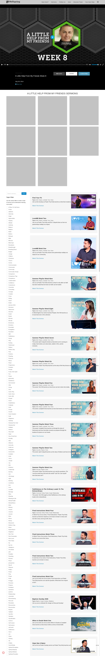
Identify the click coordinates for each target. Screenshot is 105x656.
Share (71, 73)
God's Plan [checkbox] (11, 391)
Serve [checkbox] (10, 631)
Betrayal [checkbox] (11, 236)
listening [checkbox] (11, 480)
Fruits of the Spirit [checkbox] (13, 371)
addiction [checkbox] (11, 211)
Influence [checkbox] (11, 443)
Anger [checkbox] (10, 216)
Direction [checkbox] (11, 311)
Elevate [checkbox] (10, 320)
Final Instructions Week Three (43, 534)
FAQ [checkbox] (10, 340)
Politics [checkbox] (10, 569)
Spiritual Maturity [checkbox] (13, 649)
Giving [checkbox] (10, 387)
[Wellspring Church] (13, 2)
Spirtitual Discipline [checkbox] (13, 654)
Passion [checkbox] (11, 558)
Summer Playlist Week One (42, 467)
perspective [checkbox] (11, 563)
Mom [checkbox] (10, 516)
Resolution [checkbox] (11, 603)
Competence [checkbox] (12, 278)
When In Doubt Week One (41, 620)
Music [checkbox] (10, 527)
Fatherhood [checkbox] (11, 345)
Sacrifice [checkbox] (11, 614)
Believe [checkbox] (10, 234)
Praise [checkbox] (10, 571)
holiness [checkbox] (11, 429)
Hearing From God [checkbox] (13, 423)
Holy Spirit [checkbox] (11, 431)
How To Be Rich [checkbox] (13, 436)
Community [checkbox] (11, 269)
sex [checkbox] (9, 634)
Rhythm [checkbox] (11, 609)
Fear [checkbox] (10, 351)
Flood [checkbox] (10, 362)
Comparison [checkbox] (12, 274)
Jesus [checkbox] (10, 458)
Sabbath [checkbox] (11, 611)
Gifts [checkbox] (10, 385)
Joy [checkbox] (9, 463)
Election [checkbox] (11, 318)
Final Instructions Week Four (43, 510)
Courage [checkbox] (11, 291)
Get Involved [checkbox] (12, 382)
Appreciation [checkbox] (12, 218)
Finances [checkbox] (11, 358)
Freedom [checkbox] (11, 367)
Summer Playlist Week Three (42, 424)
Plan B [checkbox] (10, 565)
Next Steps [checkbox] (11, 540)
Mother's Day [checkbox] (12, 525)
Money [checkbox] (10, 520)
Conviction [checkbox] (11, 287)
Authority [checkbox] (11, 225)
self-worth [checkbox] (11, 627)
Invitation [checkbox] (11, 454)
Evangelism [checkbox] (11, 329)
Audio (60, 73)
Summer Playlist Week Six (42, 361)
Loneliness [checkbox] (11, 483)
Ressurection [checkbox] (12, 605)
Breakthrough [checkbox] (12, 247)
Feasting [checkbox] (11, 356)
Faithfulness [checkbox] (12, 336)
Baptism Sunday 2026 (40, 599)
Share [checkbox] (10, 636)
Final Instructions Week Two (42, 556)
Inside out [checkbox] (11, 447)
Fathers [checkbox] (10, 347)
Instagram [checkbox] (11, 449)
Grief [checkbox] (10, 407)
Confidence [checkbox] (11, 282)
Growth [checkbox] (10, 411)
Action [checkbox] (10, 209)
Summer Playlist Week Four (42, 404)
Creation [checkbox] (11, 294)
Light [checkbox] (10, 478)
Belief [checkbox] (10, 231)
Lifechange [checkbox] (11, 476)
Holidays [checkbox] (11, 427)
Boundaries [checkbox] (11, 245)
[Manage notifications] (3, 652)
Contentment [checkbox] (12, 285)
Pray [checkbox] (10, 574)
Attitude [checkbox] (10, 222)
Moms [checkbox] (10, 518)
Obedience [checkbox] (11, 547)
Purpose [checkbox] (11, 585)
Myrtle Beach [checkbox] (12, 529)
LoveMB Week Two (39, 218)
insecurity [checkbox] (11, 445)
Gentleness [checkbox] (11, 380)
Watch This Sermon (38, 205)
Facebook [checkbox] (11, 331)
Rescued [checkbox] (11, 600)
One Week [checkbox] (11, 549)
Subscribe (84, 73)
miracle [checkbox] (10, 509)
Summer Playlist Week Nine (42, 278)
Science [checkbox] (11, 620)
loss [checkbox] (10, 485)
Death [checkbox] (10, 302)
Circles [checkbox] (10, 262)
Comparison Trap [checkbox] (13, 276)
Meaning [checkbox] (11, 496)
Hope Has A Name (38, 643)
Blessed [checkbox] (11, 240)
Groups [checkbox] (10, 409)
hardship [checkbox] (11, 420)
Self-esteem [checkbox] (12, 625)
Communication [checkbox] (12, 265)
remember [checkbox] (11, 596)
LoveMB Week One (39, 248)
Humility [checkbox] (11, 438)
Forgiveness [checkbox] (12, 365)
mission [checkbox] (10, 514)
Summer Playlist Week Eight (42, 309)
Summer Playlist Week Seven (43, 338)
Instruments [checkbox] (12, 451)
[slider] (46, 64)
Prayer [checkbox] (10, 576)
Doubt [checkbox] (10, 314)
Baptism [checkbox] (11, 229)
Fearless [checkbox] (11, 354)
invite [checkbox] (10, 456)
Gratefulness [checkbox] (12, 403)
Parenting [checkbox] (11, 556)
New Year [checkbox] (11, 534)
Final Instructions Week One (42, 576)
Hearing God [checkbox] (12, 425)
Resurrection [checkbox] (12, 607)
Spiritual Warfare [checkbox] (13, 651)
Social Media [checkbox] (12, 645)
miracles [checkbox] (11, 511)
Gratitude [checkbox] (11, 405)
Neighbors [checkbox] (11, 531)
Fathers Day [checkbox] (12, 349)
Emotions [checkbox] (11, 325)
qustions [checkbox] (11, 591)
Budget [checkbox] (10, 251)
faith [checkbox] (10, 334)
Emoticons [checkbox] (11, 322)
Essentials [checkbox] (11, 327)
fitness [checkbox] (10, 360)
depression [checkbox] (11, 309)
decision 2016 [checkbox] (12, 305)
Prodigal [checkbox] (11, 580)
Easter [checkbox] (10, 316)
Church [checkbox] (10, 260)
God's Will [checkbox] (11, 396)
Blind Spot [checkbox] (11, 242)
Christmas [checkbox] (11, 258)
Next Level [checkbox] (11, 538)
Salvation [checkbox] (11, 616)
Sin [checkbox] (9, 640)
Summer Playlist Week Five (42, 383)
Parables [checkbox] (11, 554)
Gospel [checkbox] (10, 398)
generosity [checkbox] (11, 378)
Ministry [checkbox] (11, 507)
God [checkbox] (10, 389)
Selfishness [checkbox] (11, 629)
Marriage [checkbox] (11, 491)
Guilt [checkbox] (10, 416)
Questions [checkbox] (11, 589)
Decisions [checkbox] (11, 307)
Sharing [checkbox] (10, 638)
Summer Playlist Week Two (42, 448)
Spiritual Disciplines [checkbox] (13, 647)
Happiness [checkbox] (11, 418)
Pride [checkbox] (10, 578)
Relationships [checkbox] (12, 594)
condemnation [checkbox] (12, 280)
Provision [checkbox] (11, 583)
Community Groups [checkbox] (13, 271)
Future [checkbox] (10, 376)
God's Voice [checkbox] (12, 394)
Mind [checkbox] (10, 505)
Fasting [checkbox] (10, 342)
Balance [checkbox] (11, 227)
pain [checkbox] (10, 551)
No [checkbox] (9, 543)
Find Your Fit (37, 198)
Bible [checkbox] (10, 238)
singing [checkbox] (10, 643)
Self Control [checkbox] (11, 623)
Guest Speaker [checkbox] (12, 414)
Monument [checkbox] (11, 523)
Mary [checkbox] (10, 494)
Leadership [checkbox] (11, 469)
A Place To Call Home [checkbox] (14, 207)
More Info (19, 84)
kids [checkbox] (10, 465)
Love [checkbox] (10, 487)
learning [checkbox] (10, 471)
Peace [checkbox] (10, 560)
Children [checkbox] (11, 256)
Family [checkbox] (10, 338)
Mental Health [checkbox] (12, 500)
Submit (24, 193)
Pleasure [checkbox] (11, 567)
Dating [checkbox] (10, 298)
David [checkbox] (10, 300)
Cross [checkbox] (10, 296)
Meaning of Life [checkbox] (12, 498)
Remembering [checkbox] (12, 598)
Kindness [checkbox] (11, 467)
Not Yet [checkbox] (10, 545)
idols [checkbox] (10, 440)
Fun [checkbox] (9, 374)
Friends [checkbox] (10, 369)
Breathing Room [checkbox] (13, 249)
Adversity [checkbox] (11, 214)
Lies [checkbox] (10, 474)
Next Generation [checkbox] (13, 536)
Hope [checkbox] (10, 434)
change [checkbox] (10, 254)
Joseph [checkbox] (10, 460)
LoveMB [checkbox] (11, 489)
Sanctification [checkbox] (12, 618)
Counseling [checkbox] (11, 289)
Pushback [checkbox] (11, 587)
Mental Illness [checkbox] (12, 503)
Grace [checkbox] (10, 400)
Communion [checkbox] (12, 267)
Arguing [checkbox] (10, 220)
